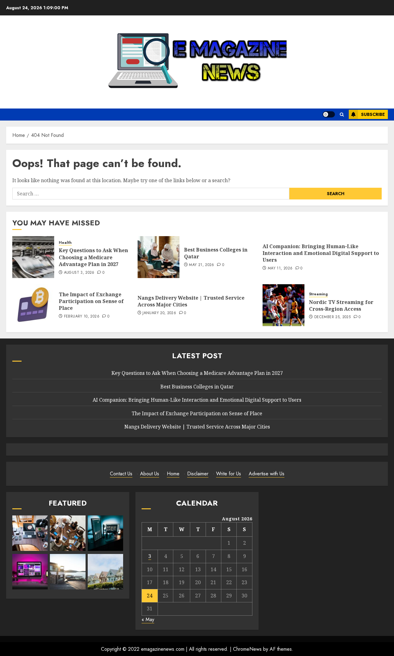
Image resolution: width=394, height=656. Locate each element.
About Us (149, 473)
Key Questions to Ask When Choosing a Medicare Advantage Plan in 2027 (93, 257)
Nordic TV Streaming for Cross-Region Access (341, 305)
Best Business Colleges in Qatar (215, 253)
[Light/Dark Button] (329, 114)
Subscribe (373, 114)
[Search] (342, 115)
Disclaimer (197, 473)
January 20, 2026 (159, 313)
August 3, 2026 (79, 272)
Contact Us (121, 473)
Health (65, 242)
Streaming (318, 294)
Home (173, 473)
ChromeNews (247, 649)
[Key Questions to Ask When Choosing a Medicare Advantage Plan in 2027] (33, 257)
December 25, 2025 (332, 317)
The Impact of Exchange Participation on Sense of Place (91, 301)
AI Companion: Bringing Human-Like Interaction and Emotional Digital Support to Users (321, 253)
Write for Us (228, 473)
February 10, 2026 (81, 316)
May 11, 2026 (280, 268)
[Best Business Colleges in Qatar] (158, 257)
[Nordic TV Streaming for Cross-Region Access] (283, 305)
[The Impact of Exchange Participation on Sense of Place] (33, 305)
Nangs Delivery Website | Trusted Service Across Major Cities (191, 301)
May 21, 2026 (201, 265)
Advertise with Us (266, 473)
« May (148, 619)
